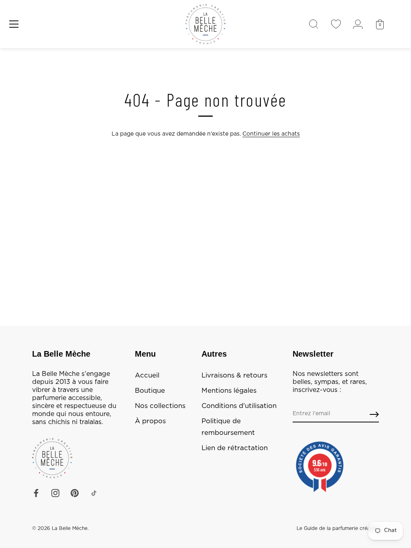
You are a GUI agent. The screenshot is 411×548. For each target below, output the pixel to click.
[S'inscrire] (374, 414)
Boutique (150, 391)
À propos (150, 421)
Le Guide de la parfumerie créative (338, 528)
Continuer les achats (271, 134)
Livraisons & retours (234, 375)
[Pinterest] (75, 493)
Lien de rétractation (234, 448)
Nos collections (160, 406)
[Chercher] (314, 24)
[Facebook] (36, 493)
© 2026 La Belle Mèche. (60, 528)
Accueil (147, 375)
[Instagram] (55, 493)
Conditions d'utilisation (239, 406)
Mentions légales (228, 391)
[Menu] (14, 24)
